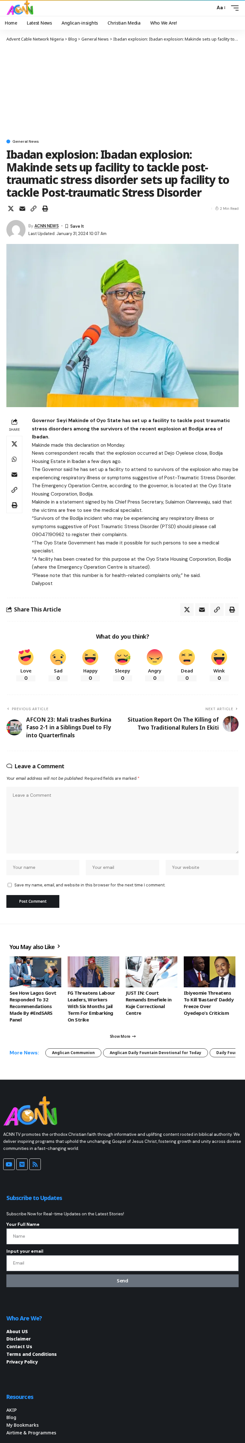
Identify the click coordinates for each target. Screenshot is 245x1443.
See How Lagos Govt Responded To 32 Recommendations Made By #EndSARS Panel (33, 1006)
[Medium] (22, 1164)
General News (25, 141)
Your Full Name (23, 1224)
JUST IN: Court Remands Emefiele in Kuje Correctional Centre (148, 1003)
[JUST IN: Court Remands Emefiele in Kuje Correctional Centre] (151, 971)
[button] (208, 8)
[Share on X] (10, 208)
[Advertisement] (122, 90)
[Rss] (35, 1164)
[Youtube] (9, 1164)
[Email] (22, 208)
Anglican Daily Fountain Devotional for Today (155, 1052)
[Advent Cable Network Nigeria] (21, 8)
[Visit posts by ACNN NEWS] (16, 229)
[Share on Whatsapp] (14, 459)
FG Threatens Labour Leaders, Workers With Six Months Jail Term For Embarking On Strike (91, 1006)
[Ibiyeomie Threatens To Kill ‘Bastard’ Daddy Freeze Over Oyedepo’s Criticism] (209, 971)
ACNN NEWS (46, 226)
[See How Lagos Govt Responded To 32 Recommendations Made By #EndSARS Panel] (35, 971)
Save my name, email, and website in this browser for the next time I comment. (89, 885)
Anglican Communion (73, 1052)
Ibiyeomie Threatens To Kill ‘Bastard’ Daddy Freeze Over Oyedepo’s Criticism (209, 1003)
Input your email (24, 1251)
